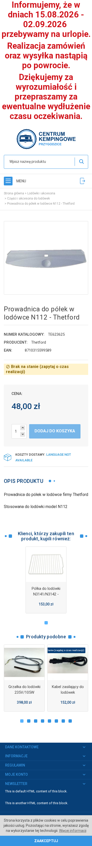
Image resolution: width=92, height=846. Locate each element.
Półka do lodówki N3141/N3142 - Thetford (46, 594)
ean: (8, 350)
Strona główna (14, 193)
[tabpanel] (46, 579)
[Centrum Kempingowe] (46, 138)
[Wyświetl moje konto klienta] (82, 181)
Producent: (16, 342)
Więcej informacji (72, 831)
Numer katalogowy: (24, 334)
